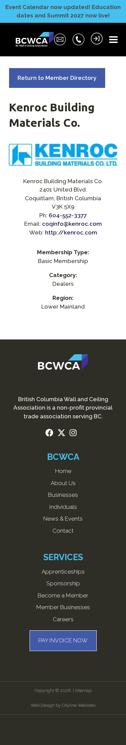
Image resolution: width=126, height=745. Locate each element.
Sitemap (83, 690)
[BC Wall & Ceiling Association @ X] (63, 433)
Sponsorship (63, 583)
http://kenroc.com (71, 232)
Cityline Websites (78, 705)
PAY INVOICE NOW (63, 640)
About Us (63, 483)
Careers (63, 619)
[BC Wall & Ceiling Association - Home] (34, 39)
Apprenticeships (63, 571)
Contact (63, 530)
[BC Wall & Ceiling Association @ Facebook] (51, 433)
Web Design (43, 705)
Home (63, 471)
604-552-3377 (68, 215)
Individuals (63, 506)
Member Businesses (63, 607)
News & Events (63, 518)
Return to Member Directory (56, 77)
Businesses (63, 494)
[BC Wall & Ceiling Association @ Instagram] (75, 433)
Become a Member (63, 595)
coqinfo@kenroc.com (72, 223)
